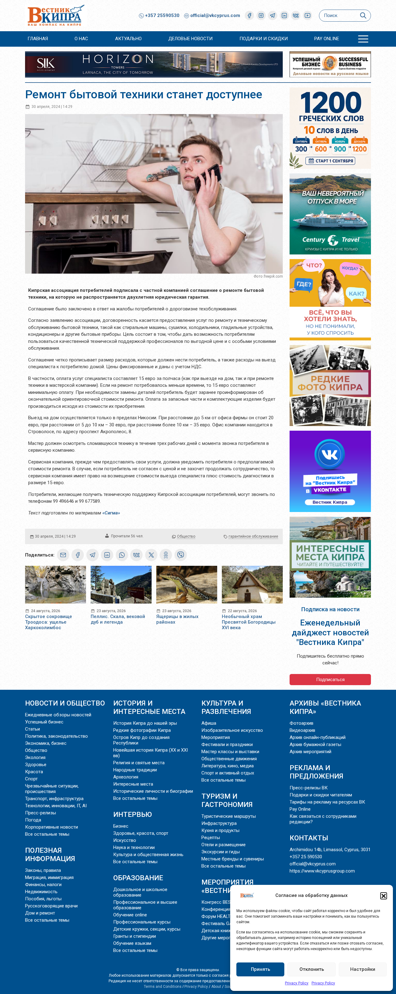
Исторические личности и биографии (153, 791)
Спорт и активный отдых (227, 773)
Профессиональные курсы (141, 922)
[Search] (363, 15)
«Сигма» (111, 513)
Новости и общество (65, 703)
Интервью (132, 814)
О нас (81, 38)
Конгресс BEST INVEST (225, 902)
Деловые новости (190, 38)
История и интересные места (149, 707)
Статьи (32, 729)
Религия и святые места (139, 763)
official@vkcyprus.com (215, 15)
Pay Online (326, 38)
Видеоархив (302, 730)
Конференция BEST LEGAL (229, 909)
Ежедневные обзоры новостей (58, 715)
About (216, 986)
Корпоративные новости (51, 827)
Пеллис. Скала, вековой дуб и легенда (118, 619)
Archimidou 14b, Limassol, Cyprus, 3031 (330, 849)
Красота (34, 771)
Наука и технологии (134, 847)
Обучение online (130, 915)
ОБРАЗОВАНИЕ (138, 878)
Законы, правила (43, 870)
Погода (33, 820)
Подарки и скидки (263, 38)
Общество (186, 536)
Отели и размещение (223, 844)
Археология (125, 777)
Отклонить (311, 969)
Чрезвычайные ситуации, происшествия (52, 788)
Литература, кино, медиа (227, 766)
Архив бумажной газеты (315, 744)
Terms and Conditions (163, 986)
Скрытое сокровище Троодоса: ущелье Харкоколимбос (48, 622)
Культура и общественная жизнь (148, 854)
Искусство (124, 840)
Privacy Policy (296, 983)
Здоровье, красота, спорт (140, 833)
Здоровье (35, 764)
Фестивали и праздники (227, 744)
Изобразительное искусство (232, 730)
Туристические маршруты (228, 816)
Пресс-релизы (40, 813)
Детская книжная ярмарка (229, 930)
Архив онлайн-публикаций (318, 737)
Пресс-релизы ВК (309, 788)
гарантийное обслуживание (253, 536)
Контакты (309, 838)
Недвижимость (41, 891)
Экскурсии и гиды (220, 852)
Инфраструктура (219, 823)
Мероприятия (215, 737)
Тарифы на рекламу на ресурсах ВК (327, 802)
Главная (38, 38)
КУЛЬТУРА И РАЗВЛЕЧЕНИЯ (226, 707)
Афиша (208, 723)
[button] (384, 896)
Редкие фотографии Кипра (142, 730)
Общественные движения (229, 758)
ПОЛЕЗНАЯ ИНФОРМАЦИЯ (50, 854)
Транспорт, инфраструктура (54, 798)
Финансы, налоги (43, 884)
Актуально (128, 38)
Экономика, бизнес (46, 743)
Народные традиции (135, 770)
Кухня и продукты (220, 830)
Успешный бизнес (44, 722)
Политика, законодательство (56, 736)
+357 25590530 (161, 15)
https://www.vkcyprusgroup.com (322, 871)
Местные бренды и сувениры (232, 859)
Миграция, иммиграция (49, 877)
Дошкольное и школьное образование (140, 892)
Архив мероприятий (310, 751)
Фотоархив (301, 723)
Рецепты (210, 837)
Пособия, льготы (43, 899)
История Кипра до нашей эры (145, 723)
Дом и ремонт (40, 913)
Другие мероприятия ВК (227, 938)
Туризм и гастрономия (227, 800)
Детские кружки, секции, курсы (146, 929)
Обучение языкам (132, 943)
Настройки (362, 969)
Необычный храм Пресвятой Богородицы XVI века (249, 622)
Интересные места (133, 784)
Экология (35, 757)
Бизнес (120, 826)
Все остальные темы (47, 834)
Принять (260, 969)
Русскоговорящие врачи (51, 906)
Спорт (31, 779)
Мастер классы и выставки (230, 751)
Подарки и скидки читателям (321, 795)
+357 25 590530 (306, 857)
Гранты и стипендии (134, 936)
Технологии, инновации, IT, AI (56, 805)
